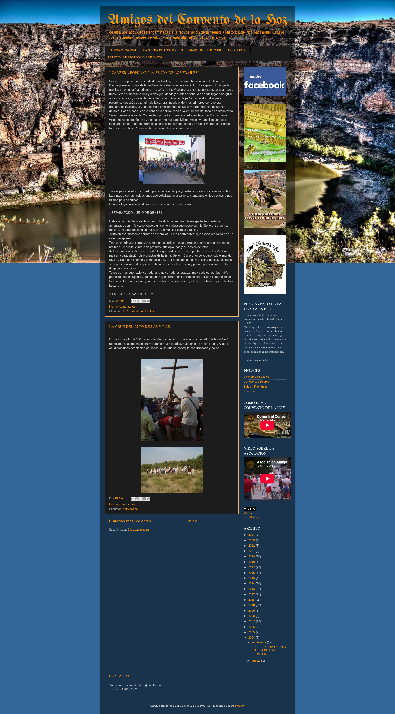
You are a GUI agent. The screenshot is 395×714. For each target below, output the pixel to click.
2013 (252, 588)
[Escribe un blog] (137, 301)
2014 (252, 583)
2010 (252, 605)
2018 (252, 561)
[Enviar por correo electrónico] (133, 301)
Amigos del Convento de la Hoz (197, 20)
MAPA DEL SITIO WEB (205, 50)
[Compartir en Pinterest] (148, 301)
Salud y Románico (255, 386)
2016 (252, 572)
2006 (252, 626)
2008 (252, 616)
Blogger (240, 705)
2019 (252, 556)
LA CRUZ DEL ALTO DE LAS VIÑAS (139, 326)
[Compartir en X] (140, 301)
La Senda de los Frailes (138, 311)
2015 (252, 578)
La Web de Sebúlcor (257, 376)
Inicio (193, 521)
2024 (252, 534)
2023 (252, 540)
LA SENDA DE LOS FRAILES (163, 50)
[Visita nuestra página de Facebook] (265, 95)
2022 (252, 545)
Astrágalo (250, 391)
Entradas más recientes (130, 521)
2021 (252, 551)
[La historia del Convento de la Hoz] (265, 227)
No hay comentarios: (122, 306)
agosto (256, 660)
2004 (252, 637)
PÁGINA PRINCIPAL (123, 50)
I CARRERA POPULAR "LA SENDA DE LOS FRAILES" (154, 72)
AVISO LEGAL (237, 50)
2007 (252, 621)
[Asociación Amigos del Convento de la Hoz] (265, 292)
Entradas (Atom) (138, 529)
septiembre (259, 642)
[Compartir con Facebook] (144, 301)
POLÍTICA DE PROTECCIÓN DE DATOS (135, 57)
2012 (252, 594)
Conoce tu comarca (256, 381)
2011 (251, 599)
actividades (130, 508)
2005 (252, 632)
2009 (252, 610)
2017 (252, 567)
